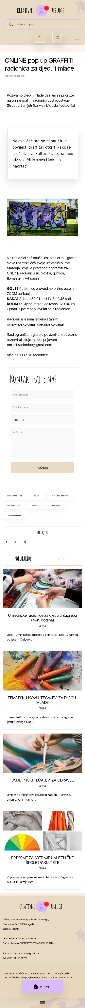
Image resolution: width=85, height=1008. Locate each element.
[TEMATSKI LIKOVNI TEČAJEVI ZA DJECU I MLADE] (42, 671)
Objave (42, 625)
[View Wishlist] (40, 38)
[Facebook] (6, 542)
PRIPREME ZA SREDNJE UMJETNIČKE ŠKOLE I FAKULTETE (42, 860)
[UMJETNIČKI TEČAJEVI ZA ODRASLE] (42, 753)
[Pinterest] (25, 542)
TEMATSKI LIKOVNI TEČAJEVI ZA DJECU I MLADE (42, 700)
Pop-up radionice (15, 76)
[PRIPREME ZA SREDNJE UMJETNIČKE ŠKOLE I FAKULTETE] (42, 831)
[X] (15, 542)
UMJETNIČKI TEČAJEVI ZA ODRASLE (42, 780)
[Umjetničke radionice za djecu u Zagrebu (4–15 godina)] (42, 588)
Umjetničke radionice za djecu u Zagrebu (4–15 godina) (42, 617)
